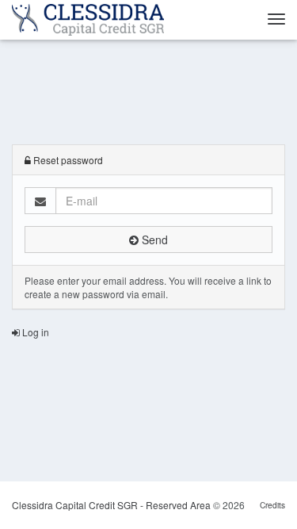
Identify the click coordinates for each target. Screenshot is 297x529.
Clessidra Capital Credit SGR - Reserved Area (112, 505)
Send (153, 239)
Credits (272, 505)
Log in (34, 332)
